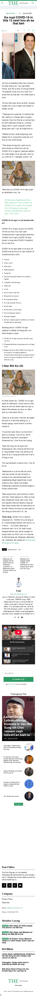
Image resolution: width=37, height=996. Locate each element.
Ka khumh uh (18, 679)
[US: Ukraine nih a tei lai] (28, 796)
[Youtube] (22, 617)
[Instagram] (18, 617)
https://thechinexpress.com (18, 594)
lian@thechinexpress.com (14, 908)
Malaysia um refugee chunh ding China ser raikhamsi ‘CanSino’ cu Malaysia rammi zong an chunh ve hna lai (9, 565)
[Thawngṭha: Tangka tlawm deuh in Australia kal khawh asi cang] (28, 747)
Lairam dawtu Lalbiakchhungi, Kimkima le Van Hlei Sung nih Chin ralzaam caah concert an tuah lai (18, 725)
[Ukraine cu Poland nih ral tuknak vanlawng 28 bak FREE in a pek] (28, 783)
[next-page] (31, 699)
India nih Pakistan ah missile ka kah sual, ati (13, 772)
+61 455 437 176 (12, 912)
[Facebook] (24, 31)
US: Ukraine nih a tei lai (11, 796)
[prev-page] (28, 699)
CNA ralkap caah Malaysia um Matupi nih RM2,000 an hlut (17, 933)
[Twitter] (28, 31)
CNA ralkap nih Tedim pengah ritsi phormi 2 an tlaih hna (17, 926)
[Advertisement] (18, 830)
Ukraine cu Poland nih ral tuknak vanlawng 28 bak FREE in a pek (12, 784)
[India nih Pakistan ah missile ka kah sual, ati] (28, 771)
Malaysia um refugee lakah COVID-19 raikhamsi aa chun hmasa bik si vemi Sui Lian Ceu (27, 563)
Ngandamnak (10, 13)
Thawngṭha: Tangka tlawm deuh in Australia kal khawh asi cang (12, 747)
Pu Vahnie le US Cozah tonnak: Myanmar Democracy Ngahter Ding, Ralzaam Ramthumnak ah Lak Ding (13, 759)
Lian (5, 31)
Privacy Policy (12, 684)
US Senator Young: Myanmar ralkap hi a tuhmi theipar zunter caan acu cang (18, 940)
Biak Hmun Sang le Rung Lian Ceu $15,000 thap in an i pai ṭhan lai (15, 970)
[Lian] (18, 582)
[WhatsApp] (33, 31)
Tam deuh (18, 804)
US (20, 13)
